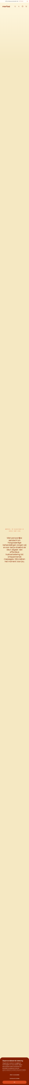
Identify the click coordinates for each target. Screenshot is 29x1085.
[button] (27, 1)
